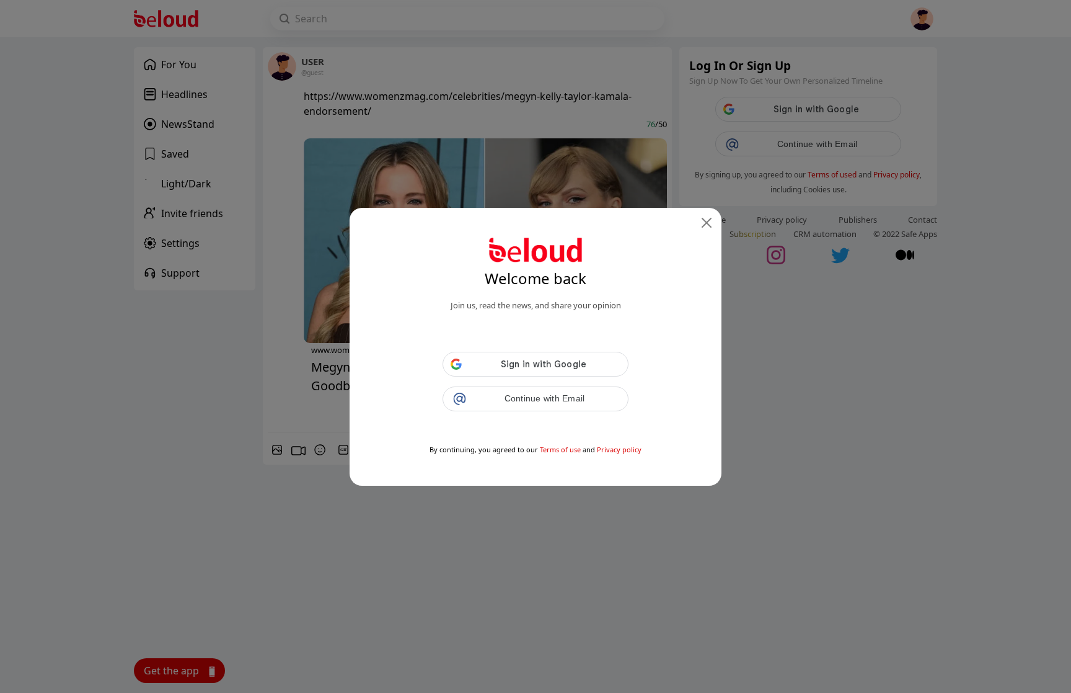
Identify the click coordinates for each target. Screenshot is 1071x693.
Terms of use (560, 449)
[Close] (706, 223)
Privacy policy (619, 449)
